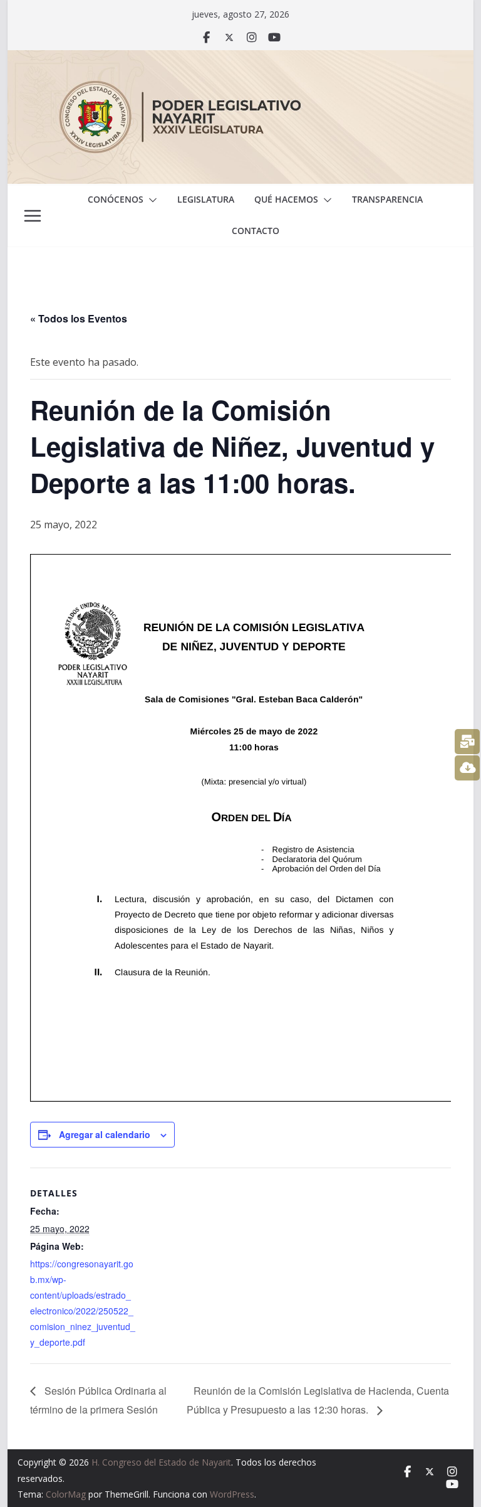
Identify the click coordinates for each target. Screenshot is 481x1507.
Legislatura (205, 199)
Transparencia (387, 199)
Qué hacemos (286, 199)
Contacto (255, 231)
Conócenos (115, 199)
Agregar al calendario (104, 1134)
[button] (150, 200)
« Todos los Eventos (78, 318)
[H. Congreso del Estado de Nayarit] (241, 59)
